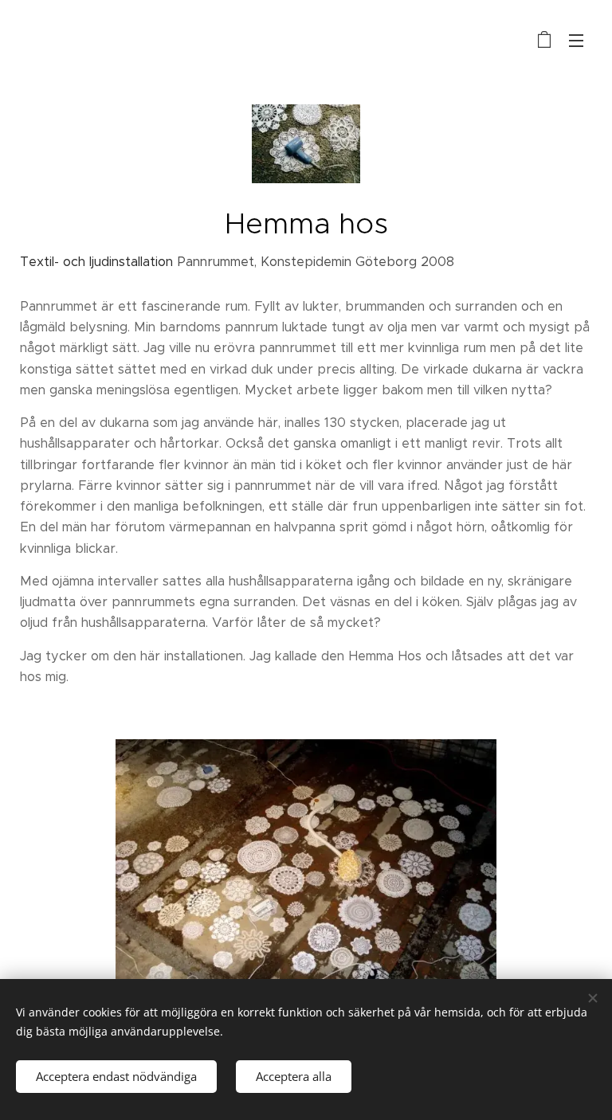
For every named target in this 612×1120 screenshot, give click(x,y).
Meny (576, 40)
